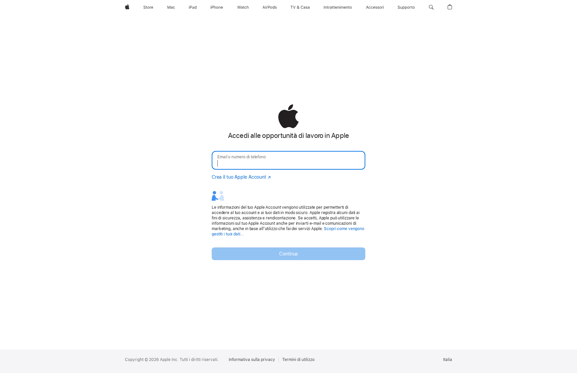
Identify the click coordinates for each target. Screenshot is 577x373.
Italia (447, 359)
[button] (431, 7)
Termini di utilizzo (298, 359)
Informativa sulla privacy (252, 359)
